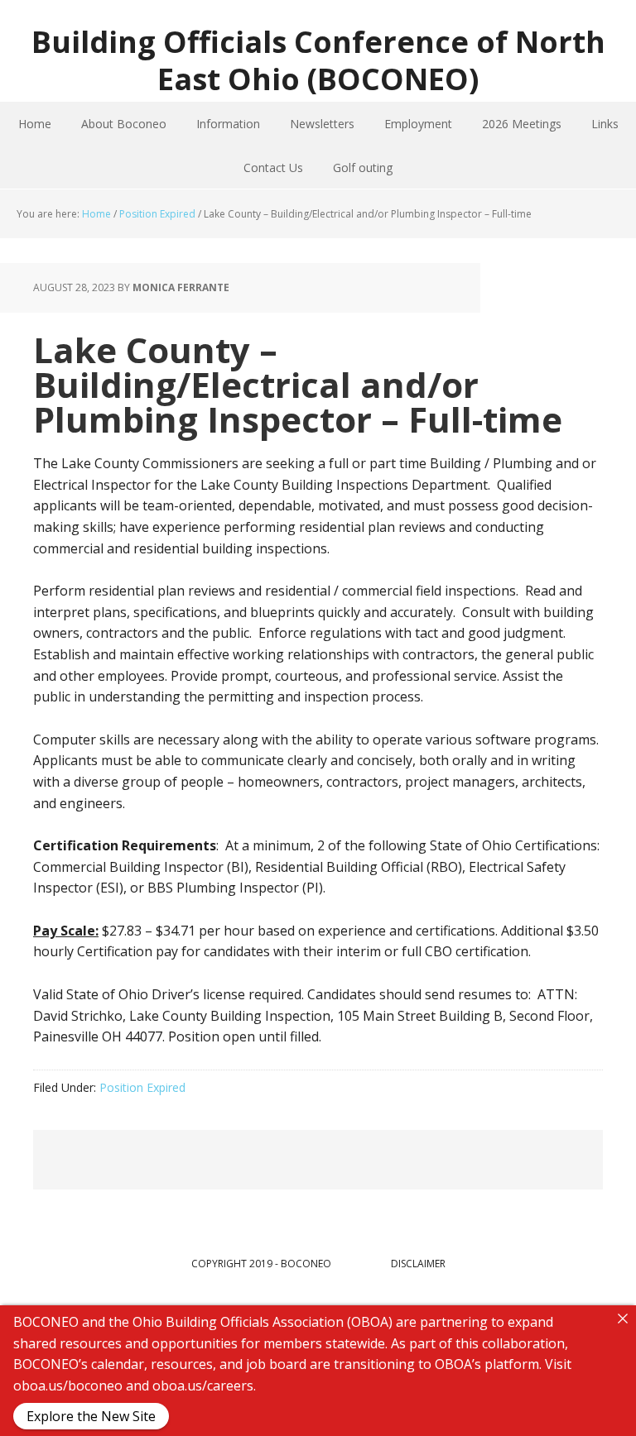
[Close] (623, 1318)
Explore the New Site (91, 1416)
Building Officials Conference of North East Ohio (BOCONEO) (318, 60)
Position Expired (142, 1087)
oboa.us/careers (202, 1385)
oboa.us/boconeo (68, 1385)
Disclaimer (418, 1263)
